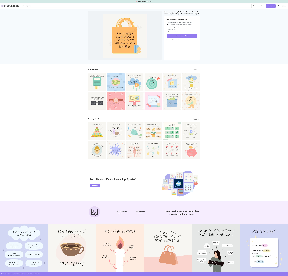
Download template (182, 36)
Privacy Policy (17, 274)
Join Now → (95, 185)
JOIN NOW (270, 6)
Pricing (119, 214)
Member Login (283, 6)
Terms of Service (34, 274)
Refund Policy (25, 274)
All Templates (260, 6)
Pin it (92, 13)
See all (195, 69)
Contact (139, 214)
